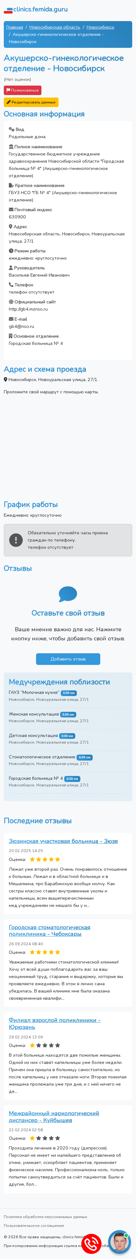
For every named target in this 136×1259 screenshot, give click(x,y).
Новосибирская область (54, 27)
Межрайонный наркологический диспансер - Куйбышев (54, 1117)
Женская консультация (34, 714)
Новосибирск (100, 27)
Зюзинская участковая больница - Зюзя (63, 841)
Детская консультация (33, 735)
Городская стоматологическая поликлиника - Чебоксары (49, 931)
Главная (14, 27)
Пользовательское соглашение (34, 1225)
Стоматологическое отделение (42, 757)
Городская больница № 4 (36, 778)
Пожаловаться (24, 90)
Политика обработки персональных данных (45, 1216)
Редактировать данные (33, 102)
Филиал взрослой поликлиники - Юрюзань (55, 1023)
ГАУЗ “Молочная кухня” (34, 692)
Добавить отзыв (68, 659)
